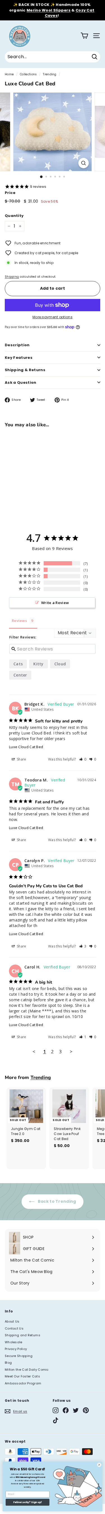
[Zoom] (83, 163)
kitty (38, 663)
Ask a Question (20, 382)
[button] (83, 759)
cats (18, 663)
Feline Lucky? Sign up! (27, 1502)
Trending (49, 74)
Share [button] (21, 759)
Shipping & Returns (25, 370)
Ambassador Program (23, 1383)
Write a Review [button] (55, 602)
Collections (28, 74)
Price (10, 192)
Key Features (18, 357)
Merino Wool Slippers (49, 10)
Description (17, 345)
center (20, 675)
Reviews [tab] (19, 620)
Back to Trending (56, 1201)
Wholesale (13, 1342)
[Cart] (84, 35)
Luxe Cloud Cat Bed (26, 746)
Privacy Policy (16, 1349)
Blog (8, 1362)
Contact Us (14, 1328)
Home (9, 74)
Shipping (12, 277)
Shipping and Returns (22, 1335)
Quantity (14, 215)
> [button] (71, 1051)
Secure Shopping (19, 1356)
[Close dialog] (99, 1464)
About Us (12, 1321)
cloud (60, 663)
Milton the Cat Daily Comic (27, 1369)
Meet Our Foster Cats (22, 1376)
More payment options (52, 317)
